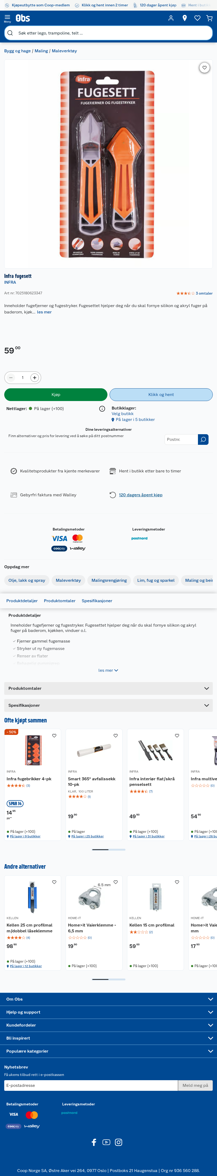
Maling (41, 50)
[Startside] (89, 18)
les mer (44, 312)
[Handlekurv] (209, 18)
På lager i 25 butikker (87, 836)
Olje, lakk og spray (26, 580)
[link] (194, 293)
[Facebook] (94, 1142)
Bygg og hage (17, 50)
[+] (34, 377)
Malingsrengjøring (109, 580)
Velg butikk (123, 413)
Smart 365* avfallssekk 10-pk (91, 781)
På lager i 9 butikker (25, 836)
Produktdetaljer (22, 600)
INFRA (10, 282)
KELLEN (12, 918)
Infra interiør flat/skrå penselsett (152, 781)
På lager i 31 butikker (149, 836)
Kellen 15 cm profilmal (151, 925)
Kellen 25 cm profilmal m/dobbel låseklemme (29, 928)
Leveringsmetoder (148, 529)
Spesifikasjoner (97, 600)
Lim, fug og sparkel (156, 580)
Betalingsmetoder (69, 529)
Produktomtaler (59, 600)
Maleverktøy (64, 50)
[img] (33, 785)
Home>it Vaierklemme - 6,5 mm (92, 928)
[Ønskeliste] (197, 18)
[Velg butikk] (184, 18)
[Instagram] (119, 1142)
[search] (10, 33)
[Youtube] (106, 1142)
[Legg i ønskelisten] (204, 67)
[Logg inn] (171, 18)
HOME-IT (74, 918)
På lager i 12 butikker (26, 966)
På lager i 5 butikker (135, 419)
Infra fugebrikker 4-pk (29, 778)
